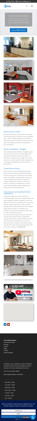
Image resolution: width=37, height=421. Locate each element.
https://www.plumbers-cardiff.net (13, 374)
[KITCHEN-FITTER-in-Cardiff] (18, 251)
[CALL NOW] (33, 417)
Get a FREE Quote (18, 30)
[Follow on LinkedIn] (5, 324)
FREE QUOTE (22, 227)
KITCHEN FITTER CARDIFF (19, 16)
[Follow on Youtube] (8, 324)
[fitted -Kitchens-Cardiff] (18, 275)
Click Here (25, 368)
